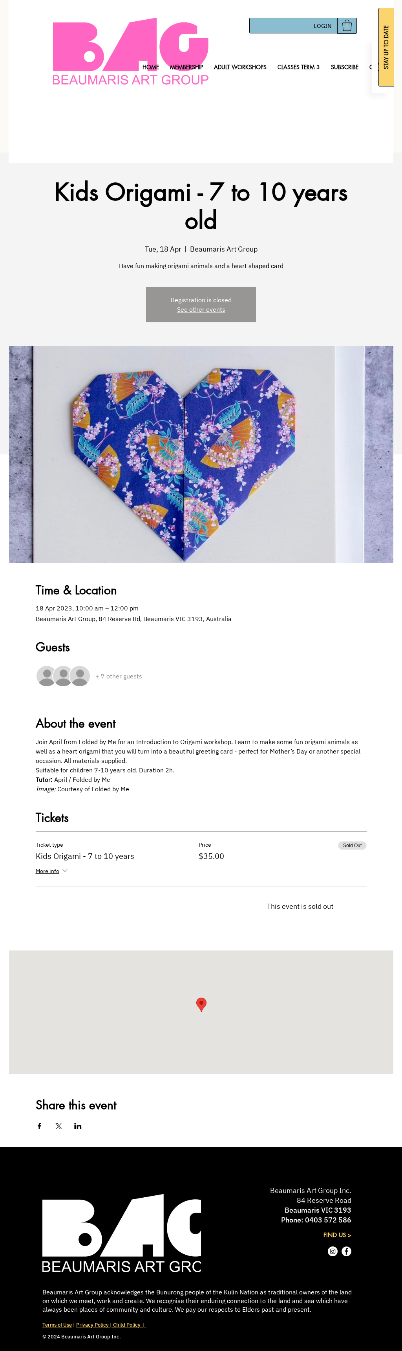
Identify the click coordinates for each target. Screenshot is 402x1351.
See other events (201, 309)
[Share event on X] (58, 1126)
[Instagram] (333, 1251)
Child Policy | (129, 1325)
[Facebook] (346, 1251)
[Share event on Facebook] (39, 1126)
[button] (347, 25)
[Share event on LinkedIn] (78, 1126)
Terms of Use (57, 1325)
